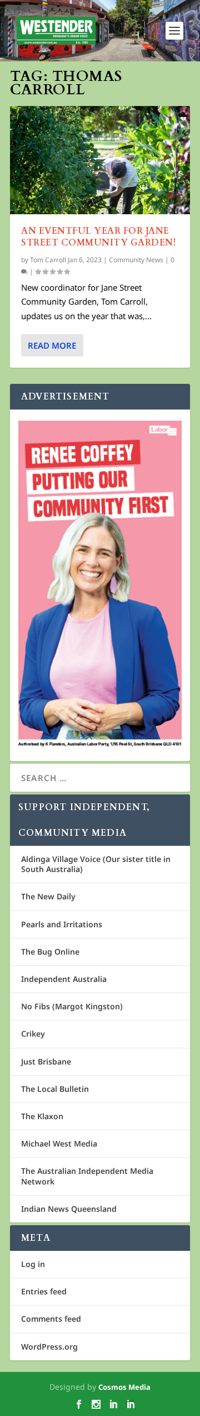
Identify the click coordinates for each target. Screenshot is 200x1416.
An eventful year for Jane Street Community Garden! (98, 237)
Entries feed (44, 1291)
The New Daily (48, 896)
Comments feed (51, 1318)
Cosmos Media (124, 1387)
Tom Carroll (48, 259)
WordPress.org (49, 1346)
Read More (52, 345)
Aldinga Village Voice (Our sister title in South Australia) (96, 864)
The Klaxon (42, 1116)
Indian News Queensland (69, 1208)
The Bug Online (50, 951)
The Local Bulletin (55, 1088)
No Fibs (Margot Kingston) (72, 1006)
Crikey (33, 1033)
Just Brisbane (46, 1061)
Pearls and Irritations (61, 924)
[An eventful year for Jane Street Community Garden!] (100, 160)
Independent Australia (64, 979)
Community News (136, 259)
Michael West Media (59, 1143)
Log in (33, 1264)
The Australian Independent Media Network (87, 1175)
